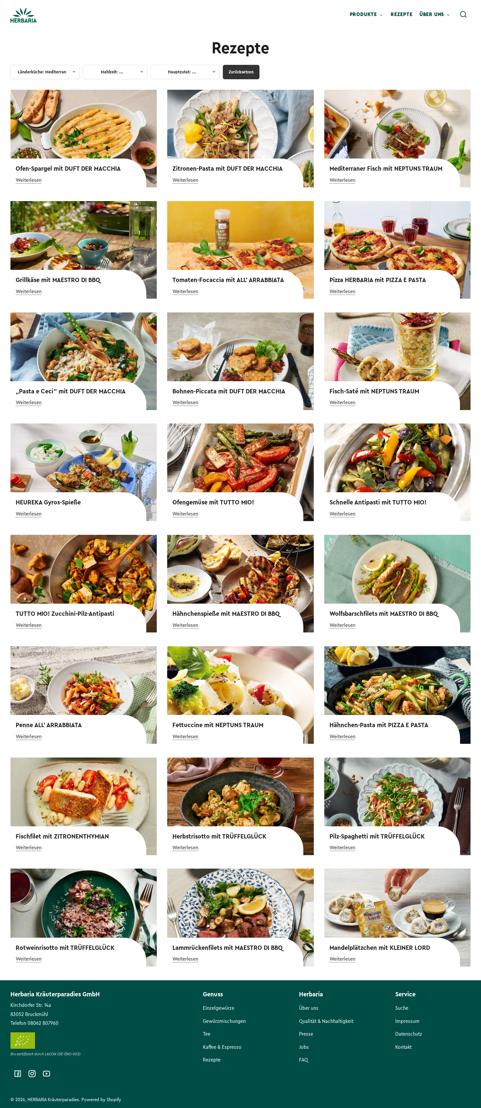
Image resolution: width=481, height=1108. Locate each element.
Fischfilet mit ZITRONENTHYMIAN (62, 836)
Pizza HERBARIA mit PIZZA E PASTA (378, 280)
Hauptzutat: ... (182, 72)
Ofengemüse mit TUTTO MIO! (213, 502)
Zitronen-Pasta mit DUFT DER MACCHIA (227, 168)
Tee (206, 1034)
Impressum (407, 1021)
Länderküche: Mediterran (42, 72)
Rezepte (240, 48)
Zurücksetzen (241, 72)
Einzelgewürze (218, 1008)
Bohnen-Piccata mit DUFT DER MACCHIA (228, 391)
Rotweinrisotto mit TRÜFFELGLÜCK (65, 948)
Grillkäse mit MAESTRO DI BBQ (58, 280)
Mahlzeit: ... (112, 72)
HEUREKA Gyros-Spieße (48, 502)
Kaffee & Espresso (222, 1047)
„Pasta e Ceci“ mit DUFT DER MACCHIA (71, 391)
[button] (463, 14)
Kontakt (403, 1047)
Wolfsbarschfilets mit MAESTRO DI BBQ (384, 613)
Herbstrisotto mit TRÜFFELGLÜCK (219, 836)
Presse (306, 1034)
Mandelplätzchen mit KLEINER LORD (380, 948)
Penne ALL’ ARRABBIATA (49, 725)
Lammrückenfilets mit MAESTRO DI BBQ (227, 948)
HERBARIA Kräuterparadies (53, 1099)
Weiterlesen (29, 180)
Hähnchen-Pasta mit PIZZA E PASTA (379, 725)
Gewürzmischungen (224, 1021)
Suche (401, 1008)
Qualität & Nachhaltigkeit (326, 1021)
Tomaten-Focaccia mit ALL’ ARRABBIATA (228, 280)
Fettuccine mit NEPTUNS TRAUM (217, 725)
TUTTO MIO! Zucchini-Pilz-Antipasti (65, 613)
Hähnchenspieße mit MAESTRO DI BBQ (226, 613)
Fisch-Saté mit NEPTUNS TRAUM (374, 391)
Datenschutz (408, 1034)
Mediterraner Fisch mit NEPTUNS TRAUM (386, 168)
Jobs (304, 1047)
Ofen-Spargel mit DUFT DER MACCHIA (68, 168)
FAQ (303, 1059)
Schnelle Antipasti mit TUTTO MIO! (378, 502)
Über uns (308, 1008)
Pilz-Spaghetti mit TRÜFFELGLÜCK (377, 836)
